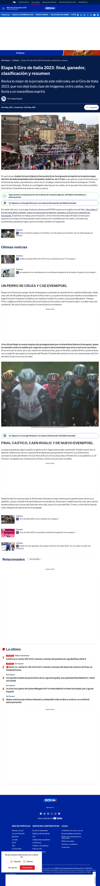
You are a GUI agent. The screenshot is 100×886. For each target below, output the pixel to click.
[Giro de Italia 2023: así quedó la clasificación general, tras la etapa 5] (8, 533)
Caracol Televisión (18, 833)
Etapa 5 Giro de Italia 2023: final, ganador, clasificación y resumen (44, 60)
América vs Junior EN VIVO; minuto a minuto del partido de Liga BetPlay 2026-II (46, 659)
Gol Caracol (35, 2)
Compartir (93, 107)
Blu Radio (15, 836)
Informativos (82, 2)
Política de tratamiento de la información (71, 837)
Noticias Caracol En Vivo (67, 2)
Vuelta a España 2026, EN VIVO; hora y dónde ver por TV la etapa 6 (47, 258)
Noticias (30, 861)
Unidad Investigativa (49, 2)
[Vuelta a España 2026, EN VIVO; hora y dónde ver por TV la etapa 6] (8, 259)
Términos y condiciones (69, 844)
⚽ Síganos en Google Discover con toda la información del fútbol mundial (42, 203)
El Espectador (17, 849)
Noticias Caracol (17, 830)
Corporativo (65, 847)
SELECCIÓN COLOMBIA (60, 15)
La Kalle (15, 839)
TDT (33, 836)
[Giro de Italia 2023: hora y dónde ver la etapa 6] (8, 519)
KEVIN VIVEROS (42, 15)
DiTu (13, 845)
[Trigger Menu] (3, 8)
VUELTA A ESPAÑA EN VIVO (22, 15)
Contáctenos (36, 842)
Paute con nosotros (39, 851)
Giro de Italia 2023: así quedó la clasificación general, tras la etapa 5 (47, 532)
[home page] (14, 2)
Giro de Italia (34, 559)
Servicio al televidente (40, 830)
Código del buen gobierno (41, 839)
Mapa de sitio (37, 849)
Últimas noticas (23, 2)
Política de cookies (67, 841)
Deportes (17, 861)
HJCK (14, 842)
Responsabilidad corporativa (71, 833)
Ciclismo (15, 60)
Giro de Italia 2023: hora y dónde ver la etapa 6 (38, 519)
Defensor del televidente (41, 833)
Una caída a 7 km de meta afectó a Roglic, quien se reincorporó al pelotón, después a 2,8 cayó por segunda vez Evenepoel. (49, 212)
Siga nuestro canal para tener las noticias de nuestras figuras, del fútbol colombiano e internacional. (47, 195)
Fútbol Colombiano (22, 656)
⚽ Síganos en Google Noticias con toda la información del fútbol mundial (42, 435)
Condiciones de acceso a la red (72, 830)
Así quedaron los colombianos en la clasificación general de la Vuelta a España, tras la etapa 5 (57, 272)
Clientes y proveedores (40, 845)
